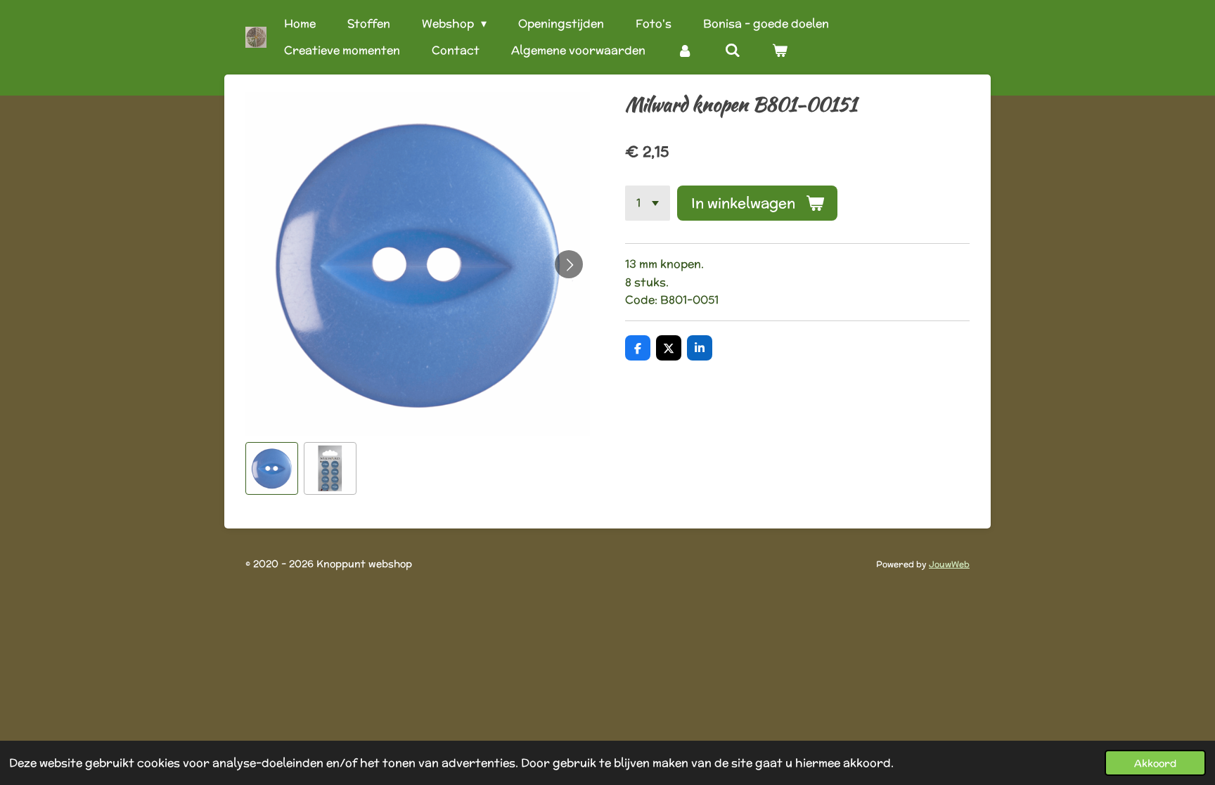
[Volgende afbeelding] (569, 264)
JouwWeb (949, 564)
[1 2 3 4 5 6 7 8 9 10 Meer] (647, 203)
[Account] (685, 50)
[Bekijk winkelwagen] (780, 50)
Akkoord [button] (1155, 762)
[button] (271, 468)
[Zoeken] (732, 50)
